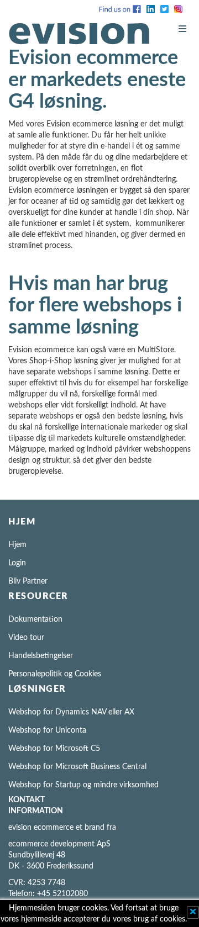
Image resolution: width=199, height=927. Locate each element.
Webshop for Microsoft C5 (54, 749)
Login (17, 563)
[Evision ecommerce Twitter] (164, 8)
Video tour (26, 638)
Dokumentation (35, 619)
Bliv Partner (28, 581)
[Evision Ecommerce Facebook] (120, 8)
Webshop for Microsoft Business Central (77, 767)
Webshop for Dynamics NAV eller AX (71, 712)
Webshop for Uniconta (47, 730)
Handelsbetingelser (40, 656)
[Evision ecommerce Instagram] (178, 8)
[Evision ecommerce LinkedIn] (150, 8)
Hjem (17, 545)
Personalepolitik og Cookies (54, 674)
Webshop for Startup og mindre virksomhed (83, 785)
